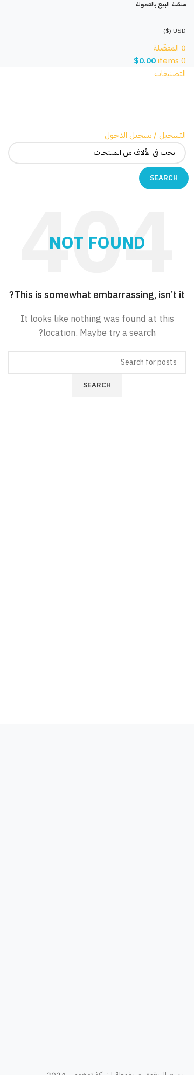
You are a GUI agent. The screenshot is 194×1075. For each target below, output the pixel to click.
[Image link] (97, 770)
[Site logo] (137, 104)
